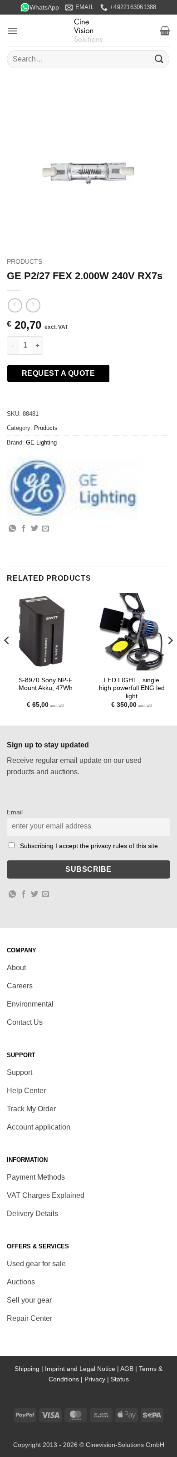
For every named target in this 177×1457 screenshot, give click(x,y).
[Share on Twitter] (34, 529)
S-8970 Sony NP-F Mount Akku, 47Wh (46, 684)
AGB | (129, 1368)
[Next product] (15, 305)
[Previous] (7, 658)
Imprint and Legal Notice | (82, 1368)
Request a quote (58, 373)
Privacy (94, 1379)
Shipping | (30, 1368)
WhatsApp (44, 7)
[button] (12, 31)
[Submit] (159, 59)
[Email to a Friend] (45, 529)
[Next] (169, 658)
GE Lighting (41, 442)
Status (120, 1379)
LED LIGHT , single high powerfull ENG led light (132, 688)
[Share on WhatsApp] (12, 529)
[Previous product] (33, 305)
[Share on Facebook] (23, 529)
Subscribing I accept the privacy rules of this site (89, 845)
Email (15, 812)
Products (24, 261)
